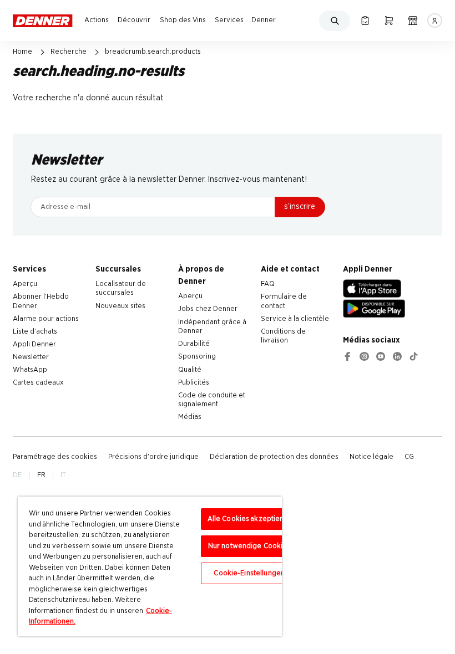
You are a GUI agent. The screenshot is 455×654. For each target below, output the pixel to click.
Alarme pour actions (46, 319)
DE (17, 475)
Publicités (193, 382)
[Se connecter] (434, 20)
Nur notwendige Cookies (249, 546)
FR (41, 475)
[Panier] (389, 20)
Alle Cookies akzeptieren (249, 519)
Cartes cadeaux (38, 382)
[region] (150, 566)
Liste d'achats (35, 331)
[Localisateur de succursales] (412, 20)
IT (63, 475)
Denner (263, 20)
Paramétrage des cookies (55, 457)
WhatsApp (30, 370)
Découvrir (134, 20)
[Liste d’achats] (365, 20)
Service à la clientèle (295, 319)
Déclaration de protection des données (274, 457)
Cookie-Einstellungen (249, 573)
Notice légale (371, 457)
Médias (189, 417)
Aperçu (25, 284)
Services (229, 20)
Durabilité (194, 344)
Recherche (68, 51)
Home (22, 51)
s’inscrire (299, 206)
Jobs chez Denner (207, 309)
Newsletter (31, 357)
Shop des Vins (183, 20)
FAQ (268, 284)
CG (409, 457)
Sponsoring (197, 356)
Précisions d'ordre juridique (153, 457)
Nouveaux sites (120, 306)
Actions (96, 20)
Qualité (189, 370)
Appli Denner (34, 344)
